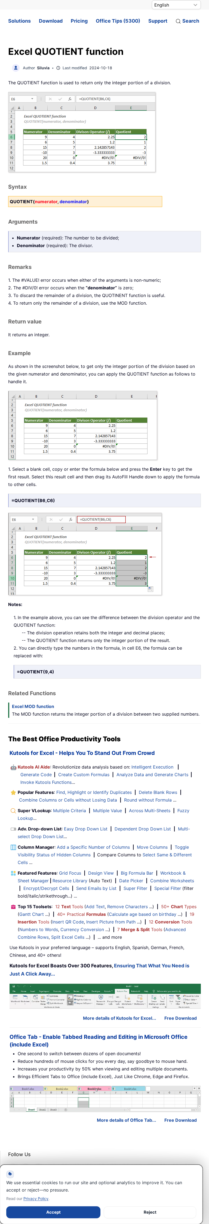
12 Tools (69, 906)
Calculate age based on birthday (142, 914)
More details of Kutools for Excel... (119, 1018)
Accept (53, 1212)
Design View (101, 873)
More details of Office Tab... (126, 1120)
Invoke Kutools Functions (46, 782)
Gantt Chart (31, 914)
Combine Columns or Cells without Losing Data (68, 800)
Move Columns (152, 847)
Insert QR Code (68, 922)
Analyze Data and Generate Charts (152, 774)
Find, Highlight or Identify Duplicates (94, 792)
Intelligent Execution (152, 767)
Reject (150, 1212)
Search (190, 21)
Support (157, 21)
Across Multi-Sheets (149, 810)
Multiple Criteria (69, 810)
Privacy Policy (35, 1198)
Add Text (95, 906)
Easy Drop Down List (85, 829)
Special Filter (167, 888)
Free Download (180, 1018)
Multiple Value (108, 810)
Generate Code (36, 774)
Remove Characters (127, 906)
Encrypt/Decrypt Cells (46, 888)
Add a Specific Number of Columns (93, 847)
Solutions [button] (19, 21)
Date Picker (131, 880)
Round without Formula (148, 800)
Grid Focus (70, 873)
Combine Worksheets (172, 880)
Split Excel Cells (67, 937)
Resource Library (70, 880)
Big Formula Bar (137, 873)
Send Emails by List (96, 888)
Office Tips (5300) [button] (118, 21)
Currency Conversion (82, 929)
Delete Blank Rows (158, 792)
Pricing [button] (79, 21)
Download (51, 21)
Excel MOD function (33, 706)
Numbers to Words (38, 929)
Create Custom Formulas (83, 774)
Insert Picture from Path (111, 922)
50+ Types (178, 906)
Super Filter (135, 888)
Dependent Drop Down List (143, 829)
